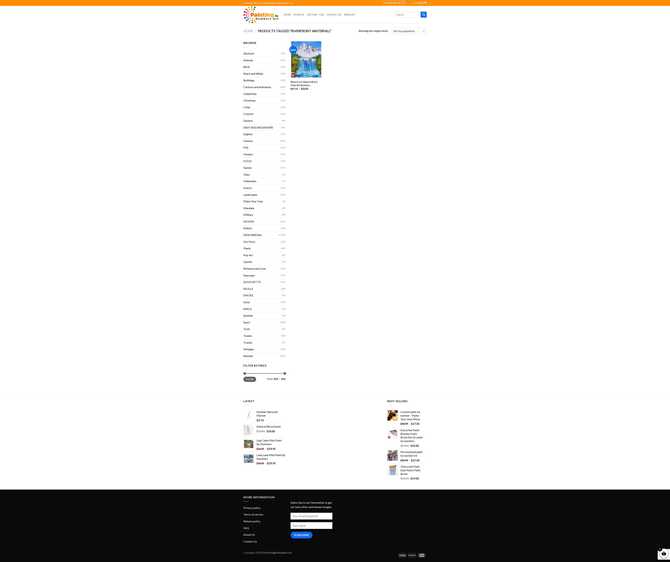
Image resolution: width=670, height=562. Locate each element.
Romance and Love (254, 268)
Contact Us (334, 14)
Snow (246, 302)
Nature (247, 228)
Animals (248, 60)
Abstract (248, 53)
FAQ (321, 14)
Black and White (253, 73)
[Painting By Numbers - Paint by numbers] (260, 14)
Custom (312, 14)
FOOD (247, 161)
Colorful (248, 113)
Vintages (248, 349)
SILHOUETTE (252, 282)
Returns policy (251, 521)
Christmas (249, 100)
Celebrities (250, 93)
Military (248, 214)
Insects (247, 187)
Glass (246, 174)
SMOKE (248, 295)
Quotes (247, 261)
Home (287, 14)
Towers (247, 335)
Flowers (248, 154)
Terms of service (253, 514)
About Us (249, 534)
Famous (248, 140)
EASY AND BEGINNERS (258, 127)
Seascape (249, 275)
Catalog (298, 14)
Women (248, 356)
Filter (249, 379)
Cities (246, 107)
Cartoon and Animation (257, 87)
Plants (247, 248)
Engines (248, 134)
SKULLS (248, 288)
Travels (247, 342)
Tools (246, 329)
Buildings (249, 80)
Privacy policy (251, 507)
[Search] (424, 15)
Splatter (248, 315)
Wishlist (349, 14)
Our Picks (249, 241)
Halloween (249, 181)
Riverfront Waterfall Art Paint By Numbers (304, 83)
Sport (246, 322)
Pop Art (248, 255)
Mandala (248, 208)
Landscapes (250, 194)
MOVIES (248, 221)
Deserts (248, 120)
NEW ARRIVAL (252, 235)
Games (247, 167)
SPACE (247, 309)
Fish (245, 147)
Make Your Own (253, 201)
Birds (246, 66)
